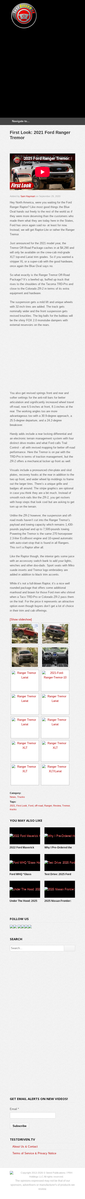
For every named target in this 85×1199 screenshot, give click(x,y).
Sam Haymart (27, 196)
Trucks (21, 797)
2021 (12, 805)
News (13, 797)
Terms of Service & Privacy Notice (34, 1153)
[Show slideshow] (21, 619)
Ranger (48, 805)
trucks (13, 809)
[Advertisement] (42, 71)
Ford (30, 805)
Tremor (66, 805)
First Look (21, 805)
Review (57, 805)
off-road (39, 805)
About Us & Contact (25, 1146)
